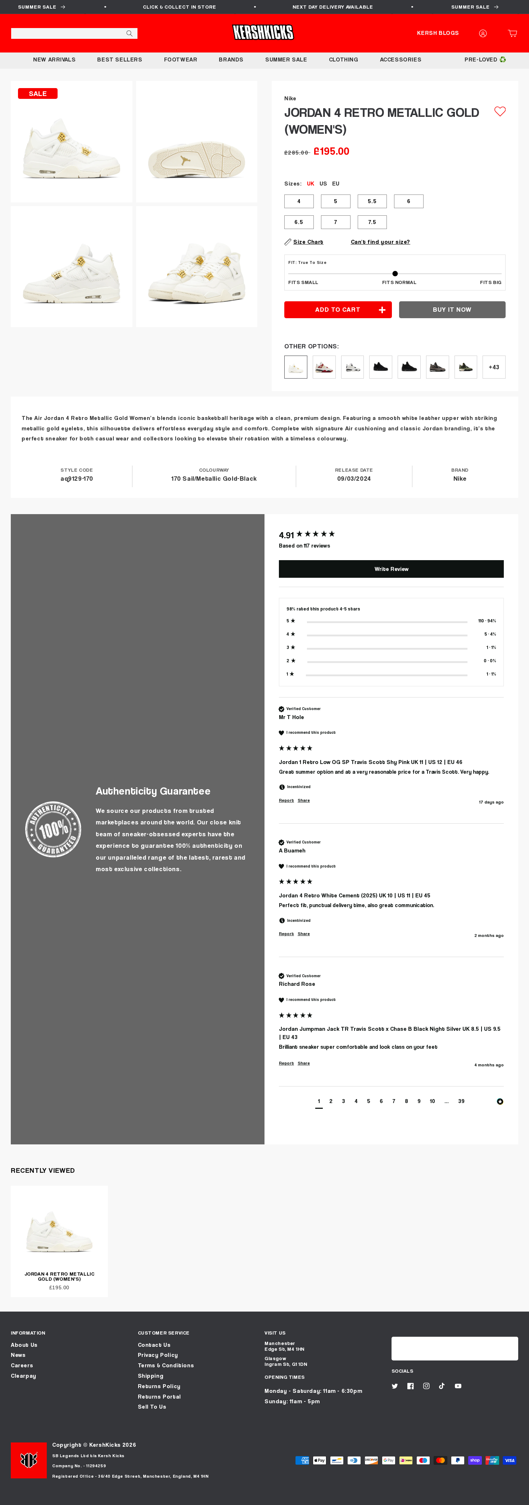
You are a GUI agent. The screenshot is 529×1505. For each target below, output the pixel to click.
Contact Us (154, 1344)
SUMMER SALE (286, 59)
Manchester (279, 1343)
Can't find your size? (381, 241)
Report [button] (286, 800)
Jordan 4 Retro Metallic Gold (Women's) (59, 1276)
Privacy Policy (158, 1354)
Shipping (151, 1375)
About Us (24, 1344)
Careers (22, 1365)
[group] (391, 535)
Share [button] (304, 800)
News (18, 1354)
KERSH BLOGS (438, 32)
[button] (515, 33)
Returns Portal (159, 1396)
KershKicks (105, 1444)
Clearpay (23, 1375)
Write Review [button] (391, 569)
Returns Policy (159, 1386)
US (323, 183)
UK (310, 183)
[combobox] (74, 33)
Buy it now (452, 309)
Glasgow (275, 1358)
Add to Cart (264, 1497)
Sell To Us (152, 1406)
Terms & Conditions (166, 1365)
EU (335, 183)
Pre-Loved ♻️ (486, 59)
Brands (231, 59)
